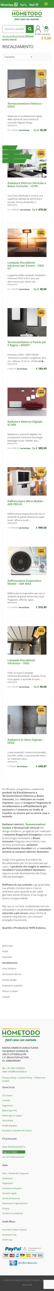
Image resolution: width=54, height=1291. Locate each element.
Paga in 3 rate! (9, 1152)
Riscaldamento (10, 962)
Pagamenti (7, 1105)
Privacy (5, 1208)
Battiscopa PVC (9, 1110)
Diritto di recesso (11, 1198)
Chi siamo (7, 1095)
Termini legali (9, 1193)
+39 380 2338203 (15, 1068)
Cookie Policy (25, 1077)
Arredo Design (9, 979)
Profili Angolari (9, 1125)
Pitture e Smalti (10, 991)
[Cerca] (30, 29)
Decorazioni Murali (11, 974)
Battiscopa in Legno (12, 1115)
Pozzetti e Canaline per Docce (17, 1130)
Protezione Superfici (12, 985)
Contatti (6, 1100)
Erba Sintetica (9, 968)
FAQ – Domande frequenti (15, 1173)
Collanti (6, 997)
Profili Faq (7, 1239)
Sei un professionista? (13, 1156)
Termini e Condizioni (12, 1213)
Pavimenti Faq (9, 1234)
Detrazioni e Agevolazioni (15, 1203)
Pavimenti (7, 957)
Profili (5, 951)
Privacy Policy (9, 1077)
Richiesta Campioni (12, 1188)
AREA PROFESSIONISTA (13, 1146)
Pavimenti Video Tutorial (14, 1229)
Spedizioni (7, 1178)
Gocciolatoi (7, 1120)
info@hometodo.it (17, 1071)
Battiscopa (7, 945)
